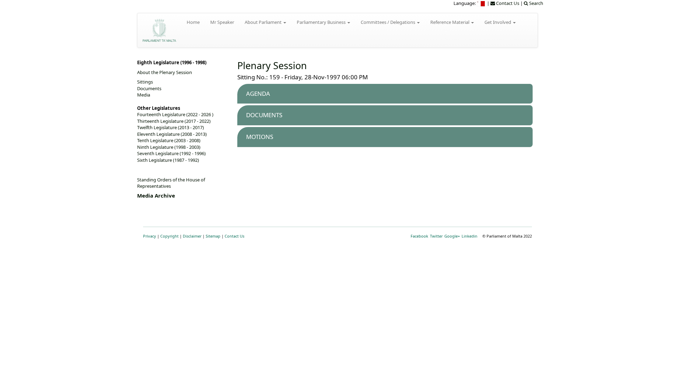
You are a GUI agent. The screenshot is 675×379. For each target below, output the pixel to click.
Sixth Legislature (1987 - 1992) (168, 160)
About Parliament (264, 22)
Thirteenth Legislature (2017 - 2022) (174, 121)
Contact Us (234, 236)
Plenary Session (272, 65)
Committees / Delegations (388, 22)
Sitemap (213, 236)
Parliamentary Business (322, 22)
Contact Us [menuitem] (507, 3)
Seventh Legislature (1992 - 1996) (171, 153)
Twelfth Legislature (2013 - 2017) (170, 127)
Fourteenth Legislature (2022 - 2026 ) (175, 114)
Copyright (169, 236)
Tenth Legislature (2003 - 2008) (168, 140)
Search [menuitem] (535, 3)
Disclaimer (192, 236)
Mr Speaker (222, 22)
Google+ (452, 236)
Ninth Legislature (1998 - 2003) (168, 147)
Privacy (149, 236)
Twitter (436, 236)
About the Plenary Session (164, 72)
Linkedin (469, 236)
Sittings (145, 82)
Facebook (419, 236)
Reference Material (450, 22)
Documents (149, 88)
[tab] (385, 94)
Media (143, 95)
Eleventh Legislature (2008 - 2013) (172, 134)
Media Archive (156, 195)
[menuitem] (481, 3)
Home (193, 22)
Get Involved (498, 22)
